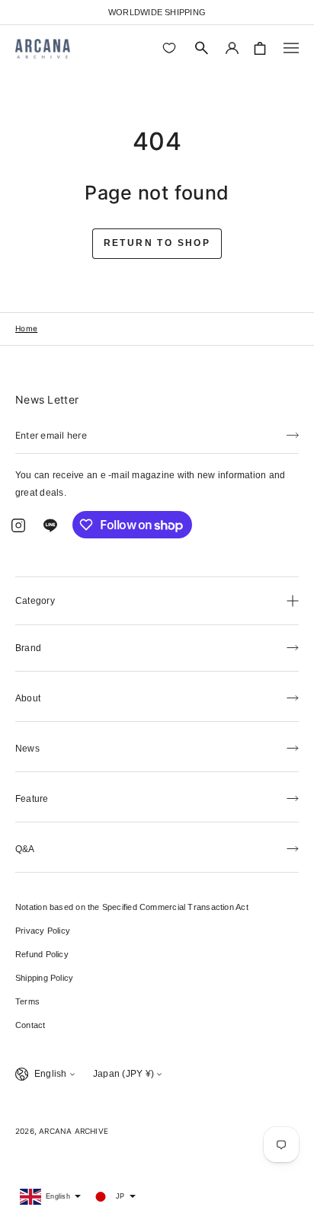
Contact (30, 1025)
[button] (202, 48)
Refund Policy (42, 954)
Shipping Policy (44, 977)
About (27, 698)
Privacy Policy (42, 930)
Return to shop (157, 243)
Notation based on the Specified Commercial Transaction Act (131, 907)
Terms (27, 1001)
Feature (32, 799)
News (27, 748)
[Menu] (291, 48)
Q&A (25, 849)
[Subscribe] (293, 434)
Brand (28, 648)
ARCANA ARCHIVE (73, 1130)
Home (26, 328)
